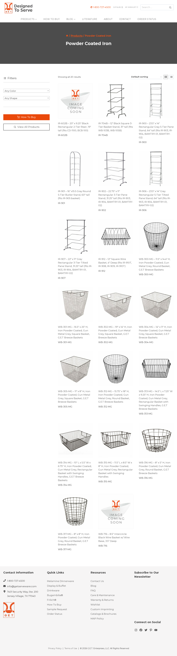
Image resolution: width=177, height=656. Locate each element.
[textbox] (26, 91)
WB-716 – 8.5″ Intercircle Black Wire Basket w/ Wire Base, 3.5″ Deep (114, 537)
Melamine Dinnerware (60, 581)
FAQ (93, 590)
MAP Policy (97, 618)
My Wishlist (130, 7)
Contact (125, 19)
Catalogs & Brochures (103, 613)
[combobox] (26, 91)
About (108, 19)
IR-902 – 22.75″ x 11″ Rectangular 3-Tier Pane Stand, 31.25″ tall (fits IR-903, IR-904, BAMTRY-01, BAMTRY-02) (115, 198)
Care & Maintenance (103, 595)
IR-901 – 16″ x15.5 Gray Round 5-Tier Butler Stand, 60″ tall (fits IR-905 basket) (74, 195)
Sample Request (57, 609)
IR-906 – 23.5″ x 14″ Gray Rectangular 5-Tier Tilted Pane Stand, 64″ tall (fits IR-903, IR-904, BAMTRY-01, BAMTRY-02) (155, 198)
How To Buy (51, 19)
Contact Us (97, 581)
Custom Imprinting (102, 609)
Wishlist (95, 604)
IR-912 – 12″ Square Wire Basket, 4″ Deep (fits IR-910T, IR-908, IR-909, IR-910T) (115, 262)
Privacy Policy (55, 648)
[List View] (171, 77)
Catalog (117, 7)
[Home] (67, 35)
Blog (93, 585)
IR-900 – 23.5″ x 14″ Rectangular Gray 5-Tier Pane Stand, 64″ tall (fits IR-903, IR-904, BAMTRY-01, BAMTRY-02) (156, 130)
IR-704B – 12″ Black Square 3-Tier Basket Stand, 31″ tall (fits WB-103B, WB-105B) (115, 127)
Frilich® (51, 600)
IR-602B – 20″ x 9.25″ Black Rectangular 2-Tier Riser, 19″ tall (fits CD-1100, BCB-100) (74, 127)
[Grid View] (166, 77)
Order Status (146, 19)
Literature (89, 19)
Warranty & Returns (102, 600)
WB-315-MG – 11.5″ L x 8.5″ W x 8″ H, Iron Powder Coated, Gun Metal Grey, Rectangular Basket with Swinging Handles (115, 469)
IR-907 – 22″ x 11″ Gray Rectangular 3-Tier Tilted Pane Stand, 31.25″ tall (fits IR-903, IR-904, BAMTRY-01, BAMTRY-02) (75, 266)
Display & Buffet (56, 585)
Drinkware (53, 590)
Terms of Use (70, 648)
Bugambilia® (55, 595)
